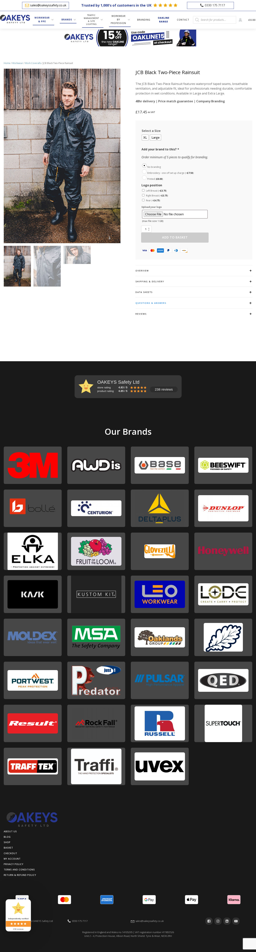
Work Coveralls (33, 63)
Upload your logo (151, 207)
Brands (66, 19)
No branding (154, 167)
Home (7, 63)
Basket (8, 847)
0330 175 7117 (215, 5)
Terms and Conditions (19, 869)
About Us (10, 831)
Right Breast (157, 195)
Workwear (17, 63)
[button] (17, 266)
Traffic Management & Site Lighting (91, 19)
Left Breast (156, 190)
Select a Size (151, 131)
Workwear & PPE (42, 19)
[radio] (145, 137)
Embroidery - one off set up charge (170, 173)
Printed (155, 179)
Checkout (10, 853)
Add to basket (175, 237)
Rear (153, 200)
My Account (12, 858)
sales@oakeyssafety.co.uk (48, 5)
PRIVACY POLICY (13, 864)
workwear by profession (118, 19)
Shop (7, 842)
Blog (7, 836)
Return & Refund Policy (20, 875)
